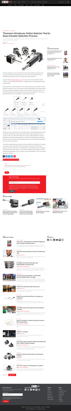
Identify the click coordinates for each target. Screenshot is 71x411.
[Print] (4, 156)
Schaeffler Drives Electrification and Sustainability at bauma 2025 (27, 263)
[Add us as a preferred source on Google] (15, 156)
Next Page (12, 374)
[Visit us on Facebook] (48, 239)
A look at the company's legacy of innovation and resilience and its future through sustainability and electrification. (31, 290)
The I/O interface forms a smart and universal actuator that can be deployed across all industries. (30, 336)
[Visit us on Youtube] (57, 239)
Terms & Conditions (36, 407)
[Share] (6, 156)
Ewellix (20, 299)
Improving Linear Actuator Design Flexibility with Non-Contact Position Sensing (31, 342)
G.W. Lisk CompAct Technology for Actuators (30, 365)
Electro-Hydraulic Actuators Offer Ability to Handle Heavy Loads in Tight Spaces (10, 213)
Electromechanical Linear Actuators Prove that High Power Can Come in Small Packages (26, 213)
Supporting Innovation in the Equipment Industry (53, 67)
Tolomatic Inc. (22, 255)
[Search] (66, 2)
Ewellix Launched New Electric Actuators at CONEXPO (30, 297)
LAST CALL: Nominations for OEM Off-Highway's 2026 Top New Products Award (54, 52)
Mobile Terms (20, 189)
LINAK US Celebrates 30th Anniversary (28, 286)
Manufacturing (20, 240)
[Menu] (68, 2)
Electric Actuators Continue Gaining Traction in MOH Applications (30, 321)
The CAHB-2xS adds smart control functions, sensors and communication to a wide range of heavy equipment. (31, 360)
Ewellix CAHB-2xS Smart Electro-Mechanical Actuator (30, 355)
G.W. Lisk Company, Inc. (24, 367)
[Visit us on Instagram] (62, 239)
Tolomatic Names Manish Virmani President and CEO (54, 59)
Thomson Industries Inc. (9, 43)
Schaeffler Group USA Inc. (24, 266)
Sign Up (12, 191)
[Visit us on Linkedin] (54, 239)
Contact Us (43, 407)
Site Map (48, 407)
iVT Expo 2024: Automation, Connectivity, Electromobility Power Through (53, 74)
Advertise (23, 407)
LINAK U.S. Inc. (22, 288)
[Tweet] (12, 156)
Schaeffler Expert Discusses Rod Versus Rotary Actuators (30, 308)
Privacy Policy (27, 189)
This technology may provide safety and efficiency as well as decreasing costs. (31, 326)
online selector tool (16, 79)
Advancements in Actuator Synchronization (43, 212)
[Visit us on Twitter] (51, 239)
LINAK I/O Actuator (22, 332)
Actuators (12, 30)
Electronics (6, 30)
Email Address (12, 180)
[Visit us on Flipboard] (60, 239)
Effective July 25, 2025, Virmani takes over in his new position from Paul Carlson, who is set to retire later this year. (31, 257)
